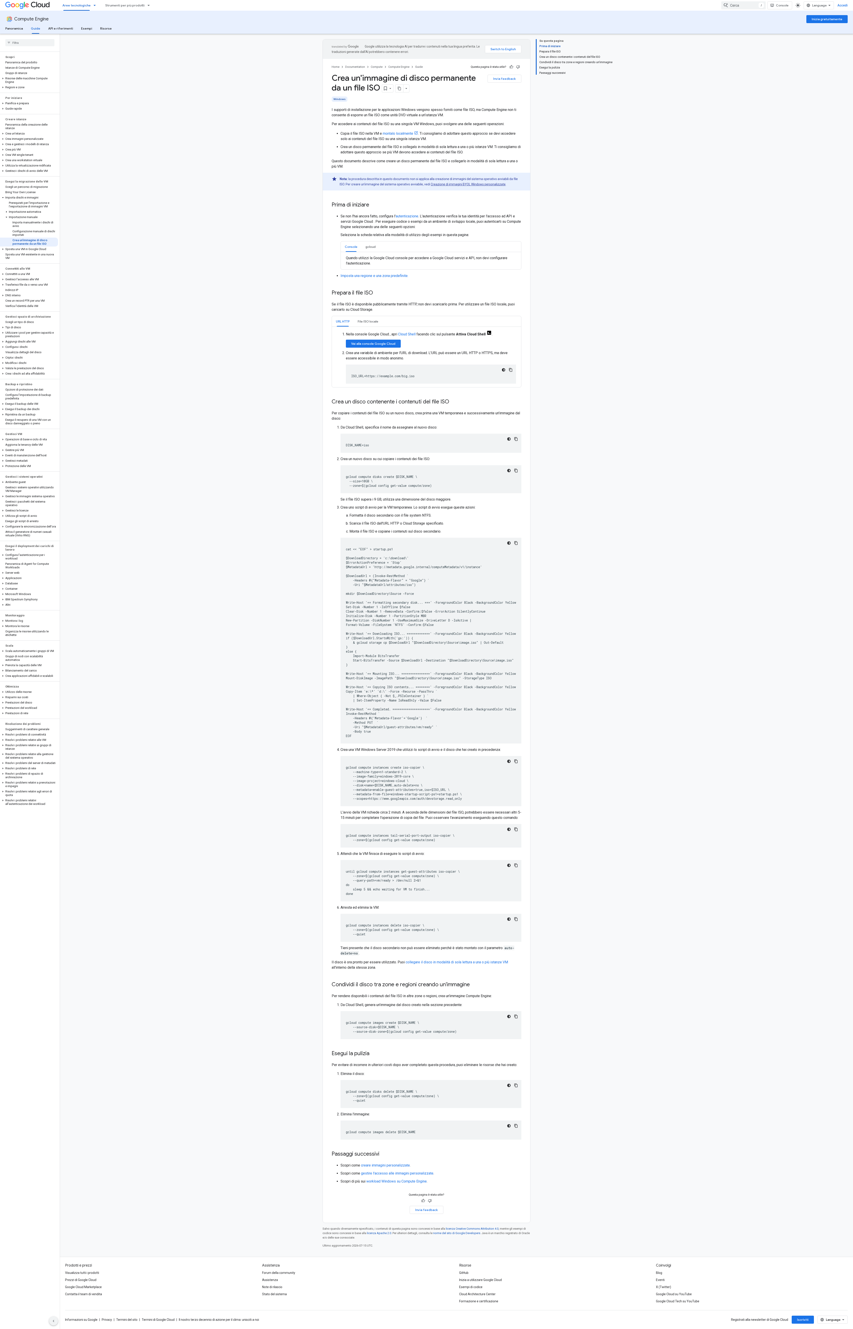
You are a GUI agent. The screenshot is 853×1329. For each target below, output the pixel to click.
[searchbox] (29, 42)
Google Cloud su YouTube (674, 1294)
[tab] (351, 246)
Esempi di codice (470, 1287)
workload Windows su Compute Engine (396, 1181)
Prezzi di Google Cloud (80, 1280)
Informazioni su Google (81, 1319)
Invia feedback (504, 79)
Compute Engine (31, 19)
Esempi (86, 28)
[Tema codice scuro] (503, 369)
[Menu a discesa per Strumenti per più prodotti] (150, 5)
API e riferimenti (60, 28)
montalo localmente (398, 133)
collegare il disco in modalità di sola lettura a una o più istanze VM (457, 962)
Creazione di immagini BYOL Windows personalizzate (468, 184)
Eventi (660, 1280)
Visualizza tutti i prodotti (82, 1273)
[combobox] (743, 5)
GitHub (463, 1273)
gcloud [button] (370, 247)
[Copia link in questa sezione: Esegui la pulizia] (373, 1053)
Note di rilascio (272, 1287)
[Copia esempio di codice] (510, 369)
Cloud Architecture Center (477, 1294)
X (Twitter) (663, 1287)
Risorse (106, 28)
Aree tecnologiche (76, 5)
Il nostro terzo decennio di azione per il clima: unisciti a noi (219, 1319)
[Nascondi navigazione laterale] (53, 1321)
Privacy (107, 1319)
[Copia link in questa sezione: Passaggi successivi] (383, 1154)
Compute (377, 66)
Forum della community (278, 1273)
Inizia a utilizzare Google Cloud (480, 1280)
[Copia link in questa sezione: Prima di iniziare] (373, 205)
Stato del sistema (274, 1294)
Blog (659, 1273)
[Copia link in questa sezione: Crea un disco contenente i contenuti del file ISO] (453, 402)
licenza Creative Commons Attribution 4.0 (472, 1228)
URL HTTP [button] (343, 321)
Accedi (842, 5)
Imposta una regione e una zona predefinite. (374, 276)
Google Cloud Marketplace (83, 1287)
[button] (29, 80)
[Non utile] (518, 67)
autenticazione (407, 216)
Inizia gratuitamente (827, 19)
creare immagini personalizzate (385, 1165)
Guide (35, 28)
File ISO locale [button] (368, 321)
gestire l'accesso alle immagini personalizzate (397, 1173)
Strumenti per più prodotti (125, 5)
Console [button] (351, 247)
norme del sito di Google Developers (456, 1233)
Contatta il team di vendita (83, 1294)
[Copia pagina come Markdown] (399, 88)
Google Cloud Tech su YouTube (677, 1301)
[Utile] (511, 67)
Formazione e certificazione (478, 1301)
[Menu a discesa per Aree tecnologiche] (96, 5)
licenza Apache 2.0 (379, 1233)
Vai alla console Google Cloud (373, 344)
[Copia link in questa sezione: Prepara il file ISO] (377, 293)
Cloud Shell (407, 334)
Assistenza (270, 1280)
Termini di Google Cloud (158, 1319)
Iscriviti (803, 1320)
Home (335, 66)
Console (782, 5)
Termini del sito (127, 1319)
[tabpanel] (431, 260)
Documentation (355, 66)
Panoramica (14, 28)
